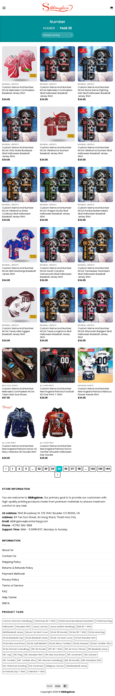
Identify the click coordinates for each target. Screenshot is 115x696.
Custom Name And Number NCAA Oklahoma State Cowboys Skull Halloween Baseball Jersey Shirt (18, 212)
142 (93, 468)
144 (108, 468)
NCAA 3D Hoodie (59, 632)
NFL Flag (18, 654)
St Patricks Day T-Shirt (14, 671)
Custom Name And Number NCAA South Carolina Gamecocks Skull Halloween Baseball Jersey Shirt (56, 272)
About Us (7, 550)
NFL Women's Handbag (50, 660)
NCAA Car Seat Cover (61, 637)
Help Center (9, 597)
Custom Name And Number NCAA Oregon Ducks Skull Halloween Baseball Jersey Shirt (55, 212)
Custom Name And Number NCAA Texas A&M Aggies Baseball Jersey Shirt (18, 331)
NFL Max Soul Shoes (55, 654)
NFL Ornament (75, 654)
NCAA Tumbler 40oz (101, 643)
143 (100, 468)
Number (49, 28)
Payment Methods (13, 573)
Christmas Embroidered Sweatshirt (76, 621)
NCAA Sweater (81, 643)
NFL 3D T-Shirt (55, 649)
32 (39, 468)
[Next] (57, 474)
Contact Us (9, 556)
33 (45, 468)
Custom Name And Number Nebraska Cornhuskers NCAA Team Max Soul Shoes (18, 391)
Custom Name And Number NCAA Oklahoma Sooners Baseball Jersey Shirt (55, 150)
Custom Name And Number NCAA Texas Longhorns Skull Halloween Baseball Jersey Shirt (55, 333)
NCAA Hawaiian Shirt (85, 637)
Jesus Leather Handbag (62, 626)
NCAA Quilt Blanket (37, 643)
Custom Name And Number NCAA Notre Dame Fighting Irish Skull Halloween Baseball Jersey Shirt (94, 92)
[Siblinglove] (58, 8)
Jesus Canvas (40, 626)
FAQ (4, 591)
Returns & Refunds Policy (17, 568)
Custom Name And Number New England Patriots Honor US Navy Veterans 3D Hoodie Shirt (19, 448)
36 (65, 468)
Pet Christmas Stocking (15, 666)
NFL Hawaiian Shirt (34, 654)
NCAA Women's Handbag (16, 649)
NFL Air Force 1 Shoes (75, 649)
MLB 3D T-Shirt (84, 626)
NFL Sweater (91, 654)
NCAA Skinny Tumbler (60, 643)
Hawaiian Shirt (23, 626)
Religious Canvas (55, 666)
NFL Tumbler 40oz (27, 660)
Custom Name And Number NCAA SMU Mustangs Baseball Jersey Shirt (19, 271)
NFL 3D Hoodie (39, 649)
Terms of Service (12, 585)
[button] (4, 8)
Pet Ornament (36, 666)
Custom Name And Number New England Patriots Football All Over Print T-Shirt (57, 391)
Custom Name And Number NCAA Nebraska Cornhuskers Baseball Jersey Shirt (18, 90)
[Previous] (6, 469)
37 (72, 468)
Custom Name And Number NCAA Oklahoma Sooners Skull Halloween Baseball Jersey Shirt (95, 152)
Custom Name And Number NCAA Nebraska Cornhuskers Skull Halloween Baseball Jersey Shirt (56, 92)
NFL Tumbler (9, 660)
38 (79, 468)
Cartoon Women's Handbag (17, 621)
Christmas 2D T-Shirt (44, 621)
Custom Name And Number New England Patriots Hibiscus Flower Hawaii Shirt (94, 391)
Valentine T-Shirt (36, 671)
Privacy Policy (10, 579)
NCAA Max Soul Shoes (14, 643)
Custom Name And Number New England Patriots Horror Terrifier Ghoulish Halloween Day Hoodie (56, 450)
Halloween (8, 626)
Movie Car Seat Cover (37, 632)
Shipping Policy (11, 562)
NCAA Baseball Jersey (37, 637)
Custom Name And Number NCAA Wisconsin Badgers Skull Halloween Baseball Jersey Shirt (95, 333)
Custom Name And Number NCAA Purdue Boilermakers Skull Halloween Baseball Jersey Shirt (93, 212)
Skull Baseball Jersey (76, 666)
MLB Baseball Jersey (13, 632)
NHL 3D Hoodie (72, 660)
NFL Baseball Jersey (98, 649)
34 (52, 468)
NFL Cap (7, 654)
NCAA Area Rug (96, 632)
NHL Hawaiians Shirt (91, 660)
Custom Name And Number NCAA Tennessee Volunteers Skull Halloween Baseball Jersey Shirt (94, 272)
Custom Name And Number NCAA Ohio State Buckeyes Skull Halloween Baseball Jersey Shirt (18, 152)
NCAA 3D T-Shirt (78, 632)
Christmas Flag (104, 621)
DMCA (6, 603)
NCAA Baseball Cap (13, 637)
